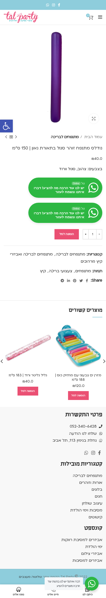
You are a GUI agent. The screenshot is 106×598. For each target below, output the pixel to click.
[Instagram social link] (53, 5)
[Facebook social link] (59, 5)
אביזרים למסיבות (87, 560)
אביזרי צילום (91, 553)
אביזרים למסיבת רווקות (81, 540)
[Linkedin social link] (68, 280)
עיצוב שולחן (92, 503)
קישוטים (95, 517)
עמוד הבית (92, 136)
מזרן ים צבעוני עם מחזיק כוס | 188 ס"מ (78, 377)
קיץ (43, 271)
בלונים (96, 489)
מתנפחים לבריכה (65, 136)
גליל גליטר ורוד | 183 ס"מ (28, 375)
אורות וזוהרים (90, 482)
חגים (98, 496)
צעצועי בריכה (60, 271)
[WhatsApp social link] (48, 5)
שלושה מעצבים (30, 577)
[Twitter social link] (81, 280)
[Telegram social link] (62, 280)
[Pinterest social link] (74, 280)
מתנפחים (83, 271)
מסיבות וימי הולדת (86, 510)
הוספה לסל (66, 234)
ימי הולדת (93, 546)
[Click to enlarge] (94, 119)
